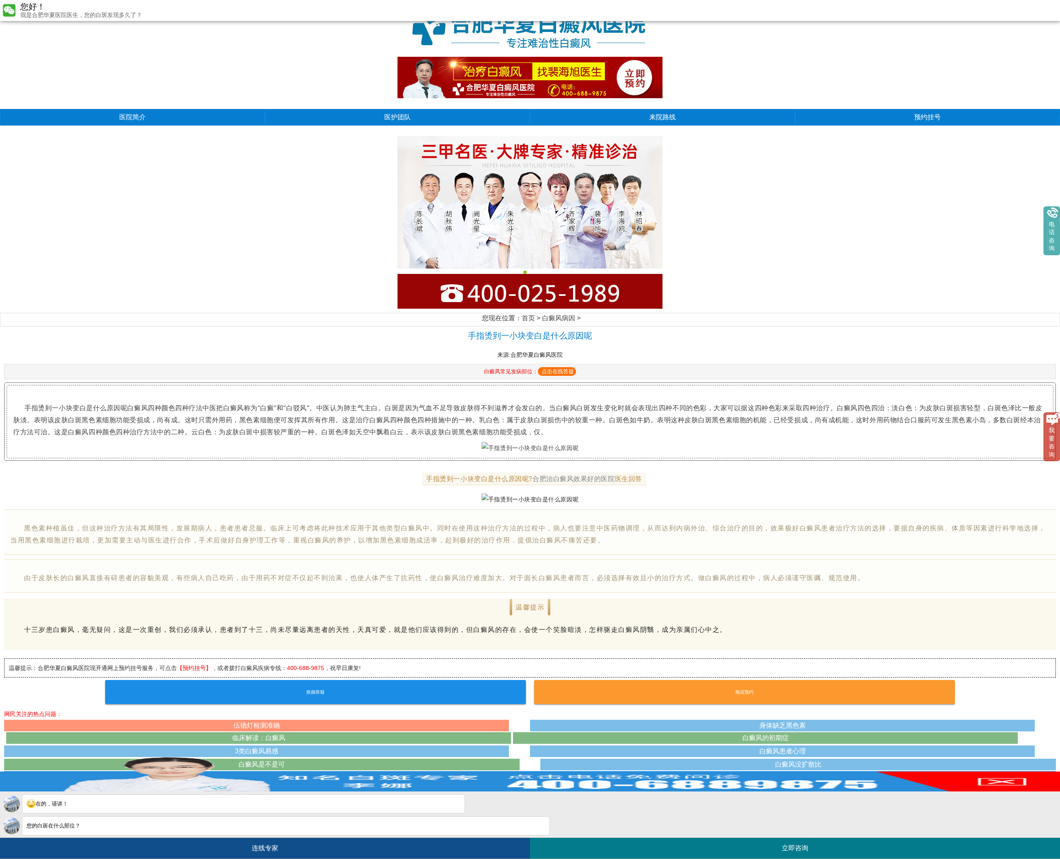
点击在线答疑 (558, 371)
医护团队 (397, 117)
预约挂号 (927, 117)
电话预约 (744, 692)
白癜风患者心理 (782, 751)
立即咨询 (798, 845)
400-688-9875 (305, 668)
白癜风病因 (558, 318)
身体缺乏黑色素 (782, 725)
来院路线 (662, 117)
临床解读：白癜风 (258, 737)
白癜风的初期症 (765, 737)
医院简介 (132, 117)
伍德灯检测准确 (257, 725)
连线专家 (265, 848)
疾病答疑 (315, 692)
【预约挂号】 (194, 668)
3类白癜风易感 (256, 751)
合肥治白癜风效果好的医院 (573, 478)
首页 (528, 318)
